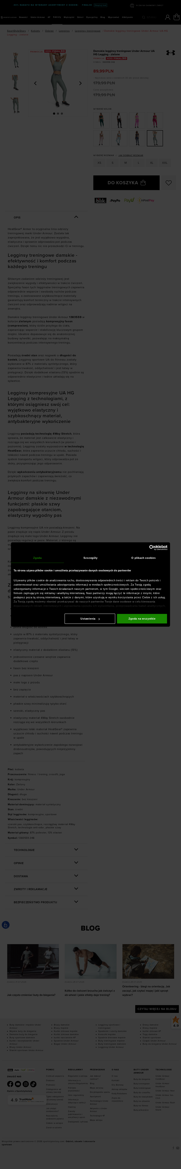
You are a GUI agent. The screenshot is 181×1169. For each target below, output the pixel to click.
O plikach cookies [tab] (143, 557)
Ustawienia (87, 618)
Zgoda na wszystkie (142, 618)
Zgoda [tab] (37, 557)
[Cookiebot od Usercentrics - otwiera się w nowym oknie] (151, 547)
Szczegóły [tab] (90, 557)
